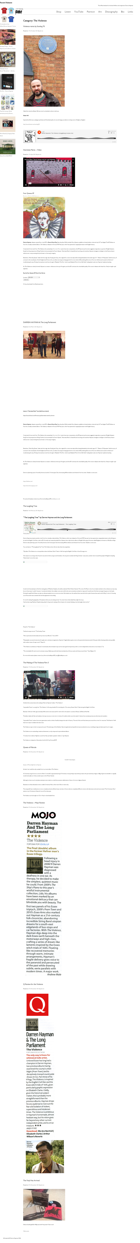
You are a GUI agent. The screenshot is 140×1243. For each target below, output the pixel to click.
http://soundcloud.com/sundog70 (31, 124)
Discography (111, 11)
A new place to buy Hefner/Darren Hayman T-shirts (8, 25)
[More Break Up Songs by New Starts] (7, 124)
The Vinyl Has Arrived (31, 1180)
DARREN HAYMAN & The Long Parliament (39, 322)
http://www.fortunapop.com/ (30, 485)
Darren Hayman (37, 765)
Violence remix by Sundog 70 (34, 26)
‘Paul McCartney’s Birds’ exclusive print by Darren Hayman (6, 112)
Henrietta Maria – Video (32, 149)
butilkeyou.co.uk (56, 499)
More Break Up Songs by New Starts (7, 134)
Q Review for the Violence (33, 984)
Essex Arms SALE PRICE (6, 156)
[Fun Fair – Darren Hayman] (7, 81)
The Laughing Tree (30, 506)
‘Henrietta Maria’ (56, 249)
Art (100, 11)
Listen (68, 11)
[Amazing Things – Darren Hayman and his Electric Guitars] (7, 37)
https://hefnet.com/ (28, 481)
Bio (122, 11)
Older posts (26, 1231)
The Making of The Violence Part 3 (36, 662)
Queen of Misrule (29, 747)
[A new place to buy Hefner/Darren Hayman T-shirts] (7, 14)
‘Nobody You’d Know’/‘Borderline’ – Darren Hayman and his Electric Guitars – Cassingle (8, 70)
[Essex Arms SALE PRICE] (7, 146)
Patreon (91, 11)
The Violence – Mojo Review (34, 802)
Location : (25, 277)
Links (130, 11)
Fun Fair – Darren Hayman (6, 91)
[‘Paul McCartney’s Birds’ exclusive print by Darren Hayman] (7, 102)
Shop (58, 11)
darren (41, 31)
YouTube (78, 11)
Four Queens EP (28, 193)
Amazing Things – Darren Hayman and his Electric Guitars (8, 47)
